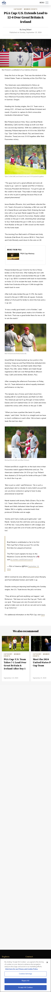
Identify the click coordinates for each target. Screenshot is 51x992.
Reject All (25, 981)
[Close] (47, 962)
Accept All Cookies (25, 987)
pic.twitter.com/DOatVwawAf (22, 560)
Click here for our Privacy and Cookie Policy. (21, 969)
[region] (25, 975)
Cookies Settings (25, 974)
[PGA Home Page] (4, 3)
